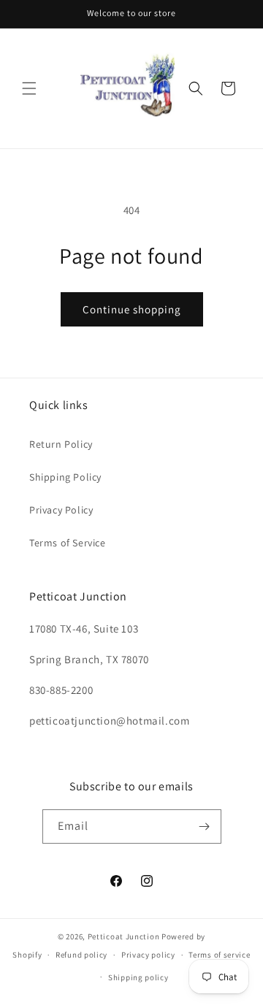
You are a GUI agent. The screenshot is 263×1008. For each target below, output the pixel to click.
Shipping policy (138, 977)
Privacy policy (148, 955)
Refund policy (81, 955)
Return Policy (61, 444)
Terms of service (219, 955)
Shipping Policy (65, 477)
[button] (29, 88)
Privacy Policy (61, 509)
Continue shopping (132, 309)
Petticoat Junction (124, 936)
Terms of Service (67, 542)
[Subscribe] (204, 826)
